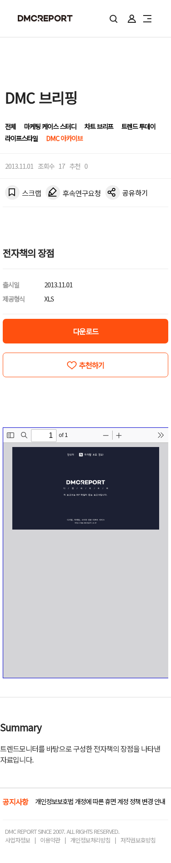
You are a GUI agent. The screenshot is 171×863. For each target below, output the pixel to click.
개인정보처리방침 (90, 840)
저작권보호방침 (137, 840)
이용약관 (50, 840)
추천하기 (91, 364)
